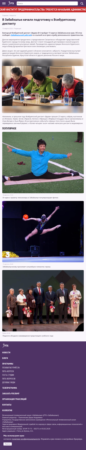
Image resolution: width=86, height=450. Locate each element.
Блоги (5, 358)
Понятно (7, 444)
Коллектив (7, 410)
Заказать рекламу (10, 393)
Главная (5, 15)
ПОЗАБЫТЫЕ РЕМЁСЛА (11, 367)
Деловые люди (8, 382)
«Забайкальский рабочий (21, 35)
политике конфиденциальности (26, 439)
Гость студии (8, 375)
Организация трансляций (14, 399)
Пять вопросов (8, 378)
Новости (13, 15)
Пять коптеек (8, 371)
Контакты (6, 404)
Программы (7, 363)
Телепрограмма (9, 387)
